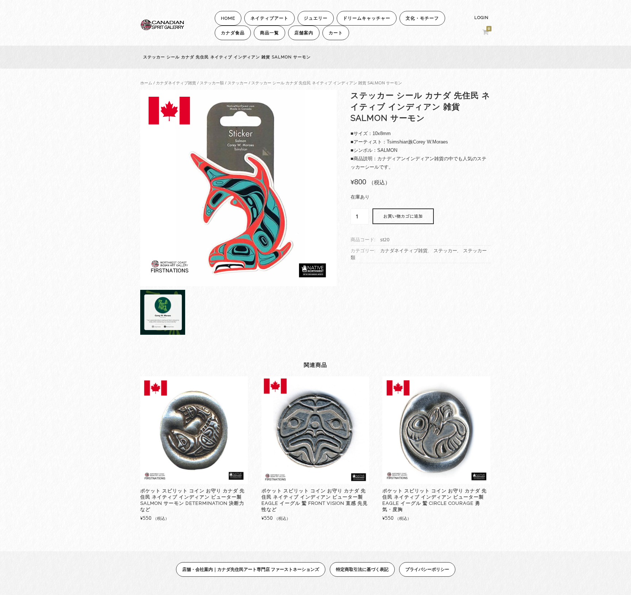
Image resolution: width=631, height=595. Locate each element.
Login (481, 17)
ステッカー (237, 82)
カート (336, 32)
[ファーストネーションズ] (162, 28)
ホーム (146, 82)
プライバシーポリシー (427, 569)
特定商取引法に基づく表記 (362, 569)
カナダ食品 (233, 32)
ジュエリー (316, 18)
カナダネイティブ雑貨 (176, 82)
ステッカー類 (212, 82)
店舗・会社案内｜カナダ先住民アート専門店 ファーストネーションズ (250, 569)
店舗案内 (303, 32)
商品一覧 (269, 32)
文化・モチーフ (422, 18)
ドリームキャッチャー (366, 18)
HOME (228, 18)
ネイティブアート (269, 18)
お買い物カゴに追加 (403, 216)
